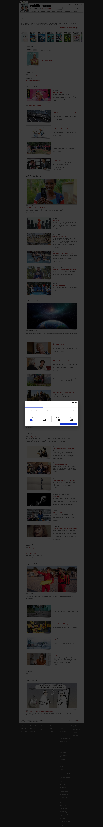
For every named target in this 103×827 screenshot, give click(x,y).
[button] (31, 417)
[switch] (44, 420)
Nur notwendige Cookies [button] (51, 423)
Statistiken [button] (58, 417)
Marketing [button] (71, 417)
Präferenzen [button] (45, 417)
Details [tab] (51, 405)
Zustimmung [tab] (33, 405)
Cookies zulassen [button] (69, 423)
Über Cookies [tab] (69, 405)
